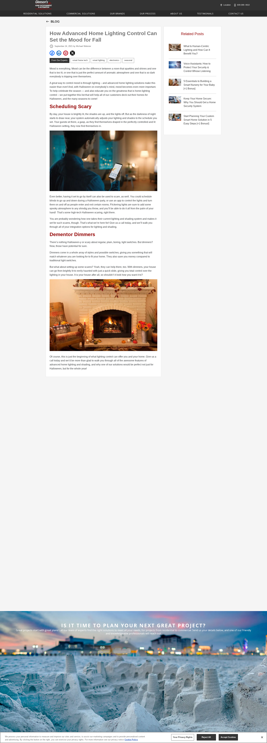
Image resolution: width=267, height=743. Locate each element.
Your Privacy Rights (182, 737)
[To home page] (43, 5)
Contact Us (236, 13)
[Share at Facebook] (52, 53)
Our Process (148, 13)
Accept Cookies (228, 737)
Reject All (206, 737)
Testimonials (205, 13)
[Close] (262, 737)
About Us (176, 13)
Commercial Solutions (81, 13)
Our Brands (117, 13)
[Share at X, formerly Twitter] (72, 53)
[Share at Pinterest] (65, 53)
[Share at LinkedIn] (58, 53)
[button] (221, 5)
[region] (133, 737)
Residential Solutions (37, 13)
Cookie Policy (131, 740)
